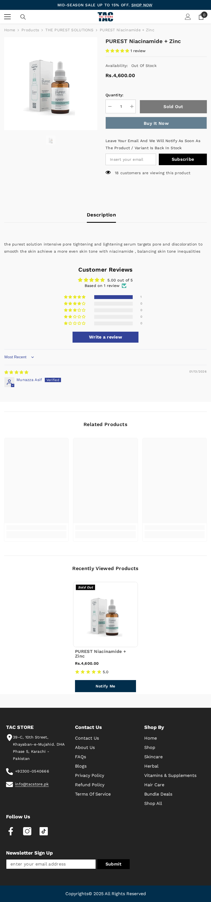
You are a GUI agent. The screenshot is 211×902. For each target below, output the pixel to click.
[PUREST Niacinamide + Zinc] (105, 614)
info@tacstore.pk (32, 784)
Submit (114, 864)
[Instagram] (27, 831)
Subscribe (183, 159)
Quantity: (115, 95)
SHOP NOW (141, 5)
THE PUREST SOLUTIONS (69, 30)
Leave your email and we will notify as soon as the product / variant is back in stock (153, 144)
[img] (16, 372)
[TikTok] (43, 831)
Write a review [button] (105, 337)
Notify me (105, 686)
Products (30, 30)
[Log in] (188, 17)
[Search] (23, 17)
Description (101, 215)
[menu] (7, 16)
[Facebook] (10, 831)
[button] (118, 51)
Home (9, 30)
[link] (36, 527)
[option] (50, 83)
